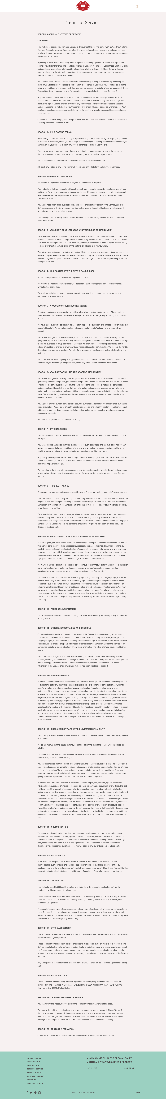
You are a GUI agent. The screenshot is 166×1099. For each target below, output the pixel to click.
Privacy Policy (34, 1072)
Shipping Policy (34, 1062)
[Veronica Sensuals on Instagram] (39, 1092)
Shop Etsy (31, 1079)
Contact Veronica (35, 1076)
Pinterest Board (35, 1083)
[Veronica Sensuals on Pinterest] (35, 1092)
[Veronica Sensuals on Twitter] (31, 1092)
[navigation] (29, 6)
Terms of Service (35, 1069)
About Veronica (34, 1058)
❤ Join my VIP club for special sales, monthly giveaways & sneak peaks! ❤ (110, 1060)
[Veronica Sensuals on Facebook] (27, 1092)
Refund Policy (34, 1065)
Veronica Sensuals (89, 1092)
